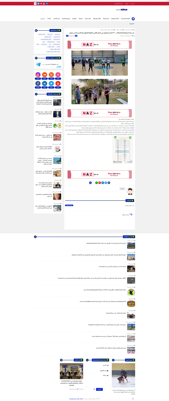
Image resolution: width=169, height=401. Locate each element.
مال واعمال (44, 44)
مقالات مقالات (119, 29)
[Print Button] (90, 182)
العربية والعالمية (50, 41)
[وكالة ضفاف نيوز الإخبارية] (122, 9)
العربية (80, 18)
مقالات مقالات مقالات (55, 49)
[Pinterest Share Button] (102, 182)
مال (50, 44)
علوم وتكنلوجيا (66, 18)
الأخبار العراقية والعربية (46, 39)
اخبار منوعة (50, 34)
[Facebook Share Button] (109, 182)
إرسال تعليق (69, 205)
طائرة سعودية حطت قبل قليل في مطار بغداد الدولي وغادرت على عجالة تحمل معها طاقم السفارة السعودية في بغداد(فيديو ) (92, 278)
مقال (38, 44)
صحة (44, 41)
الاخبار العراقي (57, 36)
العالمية (74, 18)
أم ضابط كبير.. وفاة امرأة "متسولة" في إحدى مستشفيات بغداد (109, 336)
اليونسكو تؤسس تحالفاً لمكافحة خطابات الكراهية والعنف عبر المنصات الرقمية (71, 383)
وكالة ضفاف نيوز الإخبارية (76, 399)
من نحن (132, 3)
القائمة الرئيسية (125, 18)
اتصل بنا (127, 3)
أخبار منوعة (88, 18)
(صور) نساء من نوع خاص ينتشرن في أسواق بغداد (112, 266)
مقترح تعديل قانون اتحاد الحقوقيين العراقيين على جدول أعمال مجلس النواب (43, 184)
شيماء (80, 389)
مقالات (49, 18)
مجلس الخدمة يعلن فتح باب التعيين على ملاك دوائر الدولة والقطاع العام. (106, 243)
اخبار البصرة (106, 18)
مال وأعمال (56, 18)
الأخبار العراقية (115, 18)
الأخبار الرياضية (97, 18)
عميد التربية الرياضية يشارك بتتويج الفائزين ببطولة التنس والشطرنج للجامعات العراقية (44, 102)
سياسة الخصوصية (119, 3)
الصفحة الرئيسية (128, 29)
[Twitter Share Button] (105, 182)
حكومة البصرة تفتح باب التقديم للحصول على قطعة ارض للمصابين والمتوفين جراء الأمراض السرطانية (99, 255)
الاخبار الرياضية (42, 34)
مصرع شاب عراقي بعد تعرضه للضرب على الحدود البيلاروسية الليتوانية (107, 324)
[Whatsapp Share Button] (96, 182)
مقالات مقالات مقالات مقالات (106, 29)
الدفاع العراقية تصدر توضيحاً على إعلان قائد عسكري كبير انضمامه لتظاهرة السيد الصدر (103, 301)
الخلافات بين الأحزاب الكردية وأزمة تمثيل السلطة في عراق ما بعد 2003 (44, 125)
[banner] (99, 45)
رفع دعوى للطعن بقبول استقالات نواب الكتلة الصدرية (111, 348)
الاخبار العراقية (57, 39)
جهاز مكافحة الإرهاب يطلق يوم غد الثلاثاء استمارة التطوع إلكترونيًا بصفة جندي (105, 289)
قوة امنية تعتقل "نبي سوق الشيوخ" (116, 313)
